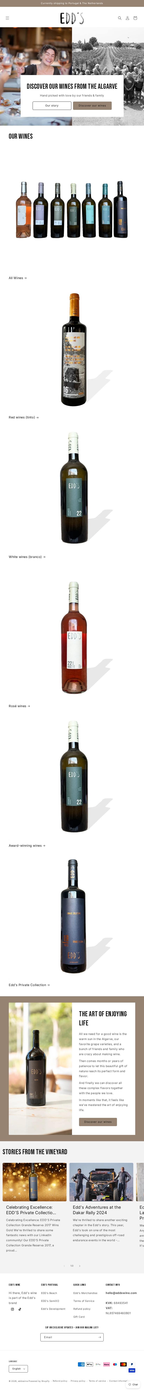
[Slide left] (64, 1266)
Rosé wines (17, 706)
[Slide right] (80, 1266)
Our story (51, 105)
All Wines (16, 278)
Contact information (119, 1381)
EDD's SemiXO (50, 1300)
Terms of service (97, 1381)
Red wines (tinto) (22, 417)
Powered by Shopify (39, 1381)
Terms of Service (83, 1300)
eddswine (23, 1381)
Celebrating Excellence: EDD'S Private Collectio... (31, 1210)
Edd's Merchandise (85, 1292)
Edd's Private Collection (27, 985)
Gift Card (79, 1316)
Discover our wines (92, 105)
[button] (7, 18)
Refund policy (82, 1308)
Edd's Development (53, 1308)
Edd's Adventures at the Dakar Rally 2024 (97, 1210)
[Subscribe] (99, 1337)
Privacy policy (78, 1381)
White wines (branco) (25, 557)
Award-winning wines (25, 845)
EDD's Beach (49, 1292)
